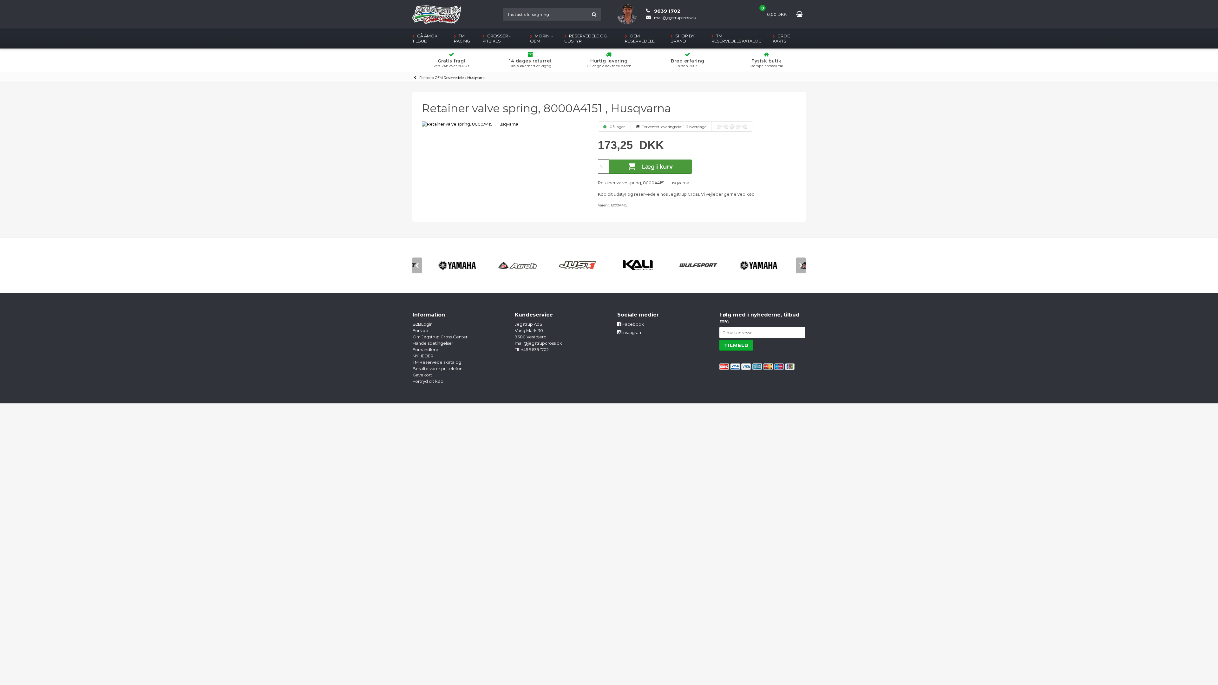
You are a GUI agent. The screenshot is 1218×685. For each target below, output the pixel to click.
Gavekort (422, 374)
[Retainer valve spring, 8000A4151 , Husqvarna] (504, 124)
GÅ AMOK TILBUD (424, 38)
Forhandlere (425, 349)
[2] (726, 126)
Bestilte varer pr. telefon (437, 368)
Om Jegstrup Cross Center (440, 336)
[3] (732, 126)
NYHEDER (423, 355)
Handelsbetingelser (433, 343)
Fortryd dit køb (428, 381)
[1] (719, 126)
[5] (745, 126)
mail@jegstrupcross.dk (538, 343)
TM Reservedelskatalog (736, 38)
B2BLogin (423, 324)
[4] (738, 126)
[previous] (417, 265)
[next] (801, 265)
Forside (425, 77)
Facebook (632, 324)
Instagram (632, 332)
